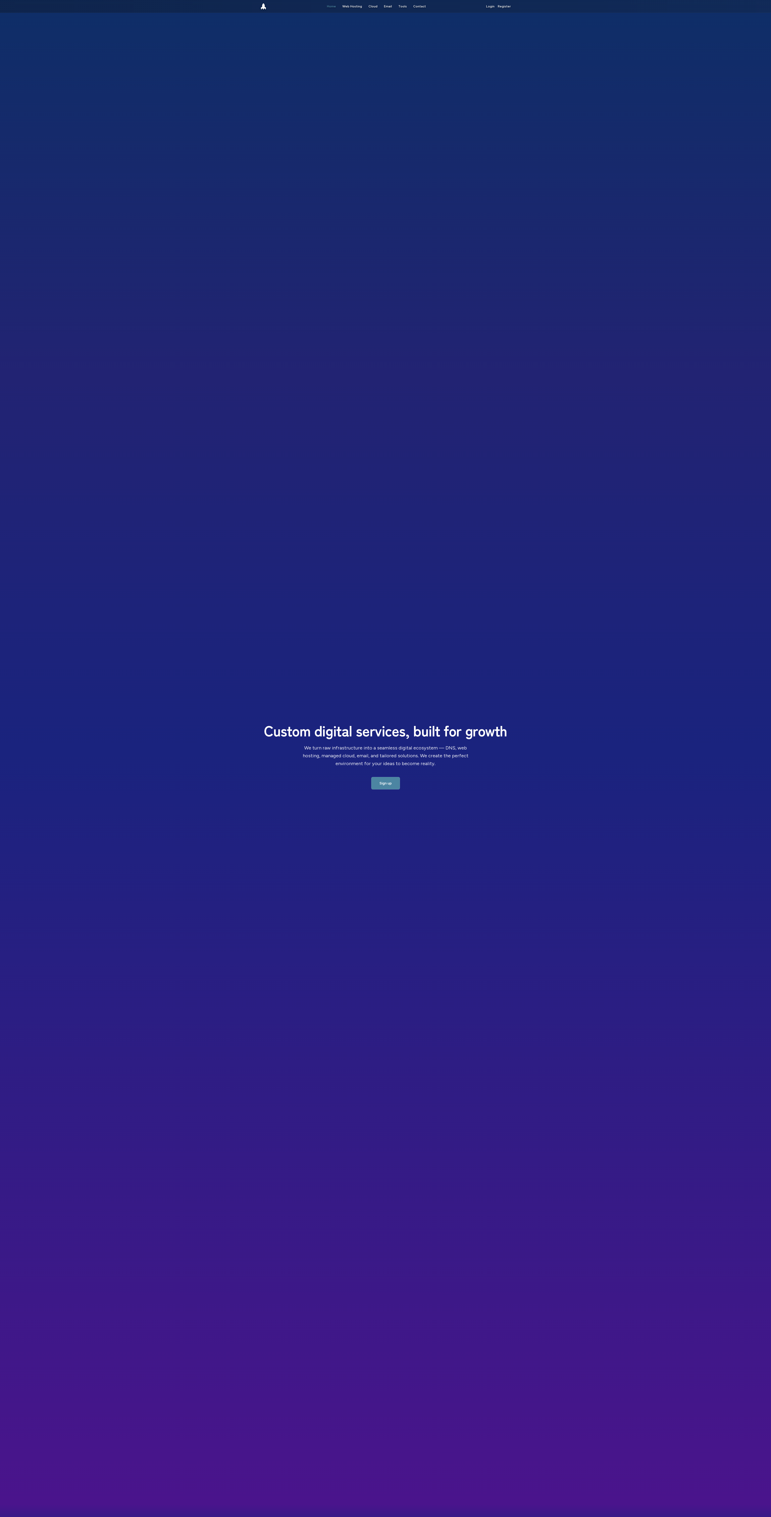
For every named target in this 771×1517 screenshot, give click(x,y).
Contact (419, 6)
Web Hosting (352, 6)
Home (331, 6)
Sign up (385, 783)
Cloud (372, 6)
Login (490, 6)
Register (504, 6)
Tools (402, 6)
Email (388, 6)
